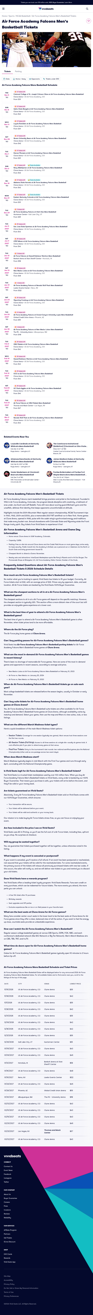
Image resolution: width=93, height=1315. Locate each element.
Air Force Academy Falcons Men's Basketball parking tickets (45, 645)
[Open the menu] (3, 8)
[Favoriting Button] (88, 20)
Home (4, 16)
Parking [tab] (18, 71)
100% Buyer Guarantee (56, 2)
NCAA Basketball (23, 16)
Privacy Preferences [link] (11, 1296)
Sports (11, 16)
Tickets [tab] (7, 71)
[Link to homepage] (46, 9)
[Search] (87, 8)
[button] (6, 79)
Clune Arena (39, 633)
